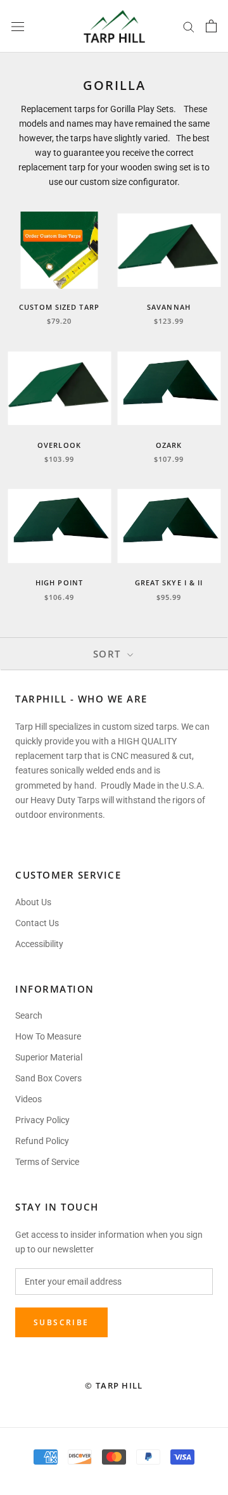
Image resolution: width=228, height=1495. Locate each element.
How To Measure (48, 1036)
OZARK (169, 445)
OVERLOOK (59, 445)
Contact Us (37, 923)
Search (28, 1015)
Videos (28, 1099)
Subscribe (61, 1322)
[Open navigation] (17, 26)
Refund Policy (42, 1141)
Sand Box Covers (48, 1078)
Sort (109, 653)
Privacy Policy (42, 1120)
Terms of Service (47, 1162)
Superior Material (48, 1057)
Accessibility (39, 944)
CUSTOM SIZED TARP (59, 307)
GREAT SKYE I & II (169, 582)
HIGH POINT (59, 582)
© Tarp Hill (113, 1385)
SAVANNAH (169, 307)
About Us (33, 902)
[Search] (188, 26)
